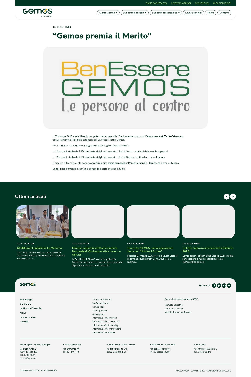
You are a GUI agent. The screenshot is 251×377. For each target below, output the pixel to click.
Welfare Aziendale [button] (100, 303)
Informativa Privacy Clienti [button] (104, 317)
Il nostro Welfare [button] (181, 3)
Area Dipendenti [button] (222, 3)
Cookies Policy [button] (198, 370)
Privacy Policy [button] (182, 370)
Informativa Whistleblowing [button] (105, 325)
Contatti (224, 12)
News (210, 12)
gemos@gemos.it (28, 358)
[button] (214, 285)
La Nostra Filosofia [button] (30, 308)
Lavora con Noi (193, 12)
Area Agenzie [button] (98, 314)
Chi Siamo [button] (25, 304)
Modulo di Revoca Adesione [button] (178, 312)
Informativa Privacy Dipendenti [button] (106, 328)
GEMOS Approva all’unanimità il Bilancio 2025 (208, 249)
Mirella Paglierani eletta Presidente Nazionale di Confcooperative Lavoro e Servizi (96, 251)
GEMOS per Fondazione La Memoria (39, 248)
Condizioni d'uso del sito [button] (218, 370)
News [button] (23, 312)
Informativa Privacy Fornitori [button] (105, 321)
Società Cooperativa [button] (101, 299)
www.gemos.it (116, 163)
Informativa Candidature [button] (103, 332)
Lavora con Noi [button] (28, 317)
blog (68, 27)
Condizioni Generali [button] (174, 308)
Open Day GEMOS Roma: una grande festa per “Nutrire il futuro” (150, 249)
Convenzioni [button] (202, 3)
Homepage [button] (26, 299)
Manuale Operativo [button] (174, 304)
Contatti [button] (24, 321)
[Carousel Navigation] (230, 197)
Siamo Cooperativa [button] (156, 3)
